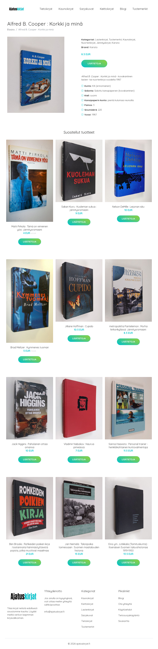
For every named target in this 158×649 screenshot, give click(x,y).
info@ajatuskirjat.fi (54, 611)
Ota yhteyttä (125, 603)
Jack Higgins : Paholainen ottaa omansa (30, 445)
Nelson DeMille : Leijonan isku (128, 206)
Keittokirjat (107, 9)
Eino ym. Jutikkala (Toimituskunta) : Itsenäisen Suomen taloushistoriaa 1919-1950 (128, 547)
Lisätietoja (94, 63)
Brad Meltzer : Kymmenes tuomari (29, 347)
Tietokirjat (46, 9)
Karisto (116, 42)
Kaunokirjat (65, 9)
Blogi (123, 9)
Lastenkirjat (101, 39)
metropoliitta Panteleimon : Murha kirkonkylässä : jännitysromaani (128, 328)
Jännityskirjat (103, 42)
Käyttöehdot (125, 609)
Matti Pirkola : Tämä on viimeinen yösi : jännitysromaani (29, 228)
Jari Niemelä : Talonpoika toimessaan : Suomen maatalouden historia (79, 547)
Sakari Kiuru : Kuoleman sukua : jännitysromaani (78, 208)
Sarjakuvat (87, 9)
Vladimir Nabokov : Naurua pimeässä (79, 445)
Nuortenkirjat (88, 42)
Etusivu (11, 29)
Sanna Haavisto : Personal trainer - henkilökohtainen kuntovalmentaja (128, 445)
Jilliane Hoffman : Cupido (79, 326)
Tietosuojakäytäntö (128, 615)
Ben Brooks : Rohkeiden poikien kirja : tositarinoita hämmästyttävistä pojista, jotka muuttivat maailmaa (29, 547)
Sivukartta (123, 621)
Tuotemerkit (140, 9)
